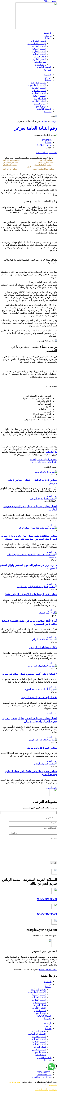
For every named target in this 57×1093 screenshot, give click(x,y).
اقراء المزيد (51, 496)
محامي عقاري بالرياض (46, 162)
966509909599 (47, 899)
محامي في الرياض (10, 169)
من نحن (47, 35)
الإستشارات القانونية (37, 43)
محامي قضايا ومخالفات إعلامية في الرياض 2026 (31, 594)
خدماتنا (48, 38)
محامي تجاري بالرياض (11, 160)
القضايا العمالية (39, 49)
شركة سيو (52, 1089)
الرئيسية (47, 33)
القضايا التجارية (39, 51)
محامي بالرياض (46, 160)
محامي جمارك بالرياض (42, 165)
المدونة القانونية (44, 67)
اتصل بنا (47, 70)
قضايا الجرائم (40, 56)
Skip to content (50, 1)
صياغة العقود (40, 62)
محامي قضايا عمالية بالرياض (43, 169)
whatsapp (52, 1063)
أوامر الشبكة (41, 1089)
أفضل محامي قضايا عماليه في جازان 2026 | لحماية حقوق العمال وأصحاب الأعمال (29, 720)
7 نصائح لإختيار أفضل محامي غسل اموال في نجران (29, 673)
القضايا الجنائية (39, 54)
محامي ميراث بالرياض (11, 162)
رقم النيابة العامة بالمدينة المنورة (39, 697)
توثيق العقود (40, 64)
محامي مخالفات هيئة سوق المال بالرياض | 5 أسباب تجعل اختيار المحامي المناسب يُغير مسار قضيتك (29, 537)
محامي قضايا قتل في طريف (42, 747)
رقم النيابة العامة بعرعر (36, 128)
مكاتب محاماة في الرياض (43, 647)
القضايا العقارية (39, 46)
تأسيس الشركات (38, 41)
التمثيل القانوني (39, 59)
